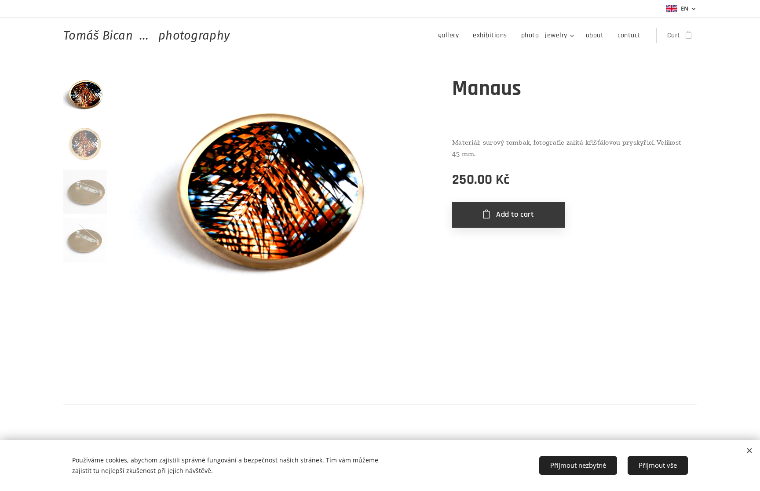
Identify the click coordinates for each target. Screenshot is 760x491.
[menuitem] (451, 36)
